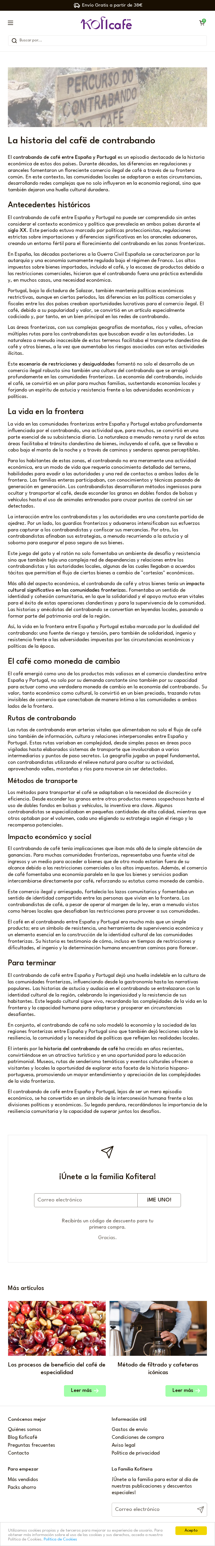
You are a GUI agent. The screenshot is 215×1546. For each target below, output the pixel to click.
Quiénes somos (24, 1429)
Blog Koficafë (22, 1437)
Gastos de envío (130, 1429)
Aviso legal (123, 1445)
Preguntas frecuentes (31, 1445)
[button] (202, 23)
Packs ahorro (22, 1487)
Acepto (191, 1530)
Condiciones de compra (138, 1437)
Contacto (18, 1453)
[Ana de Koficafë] (106, 23)
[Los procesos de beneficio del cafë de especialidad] (57, 1328)
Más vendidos (23, 1479)
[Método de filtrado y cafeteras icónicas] (158, 1328)
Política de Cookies (60, 1539)
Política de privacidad (136, 1453)
